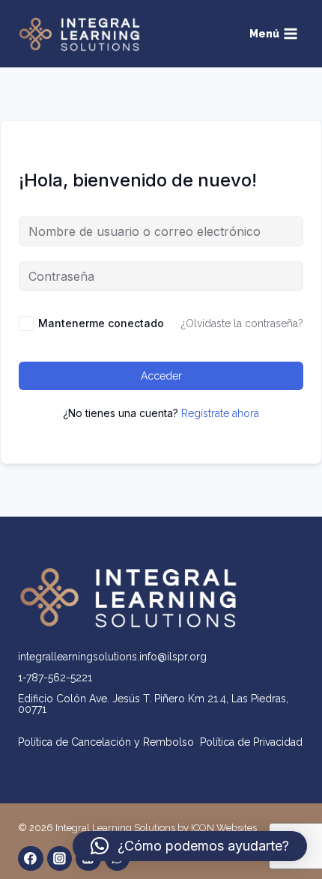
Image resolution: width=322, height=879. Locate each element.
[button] (190, 846)
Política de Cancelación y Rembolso (109, 742)
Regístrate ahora (220, 413)
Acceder (161, 376)
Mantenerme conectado (101, 323)
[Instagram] (60, 859)
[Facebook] (30, 859)
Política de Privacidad (251, 742)
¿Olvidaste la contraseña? (242, 323)
